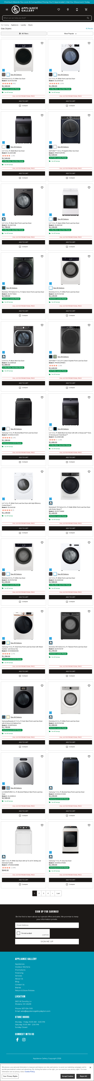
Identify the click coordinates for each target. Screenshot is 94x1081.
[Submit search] (88, 18)
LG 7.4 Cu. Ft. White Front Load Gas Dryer (62, 78)
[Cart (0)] (86, 9)
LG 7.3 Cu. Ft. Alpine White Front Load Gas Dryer (64, 223)
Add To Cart (23, 101)
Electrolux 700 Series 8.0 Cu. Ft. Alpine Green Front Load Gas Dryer (23, 292)
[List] (58, 9)
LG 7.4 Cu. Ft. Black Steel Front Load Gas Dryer (17, 223)
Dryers (30, 25)
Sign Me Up (47, 941)
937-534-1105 (27, 1008)
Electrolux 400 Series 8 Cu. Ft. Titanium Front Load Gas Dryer (68, 647)
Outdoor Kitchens (22, 967)
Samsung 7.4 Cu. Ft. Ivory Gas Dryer (60, 861)
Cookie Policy (30, 1072)
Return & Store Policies (24, 990)
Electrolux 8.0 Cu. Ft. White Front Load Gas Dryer (64, 292)
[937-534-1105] (77, 9)
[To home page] (24, 9)
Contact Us (19, 985)
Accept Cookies (67, 1076)
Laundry (23, 25)
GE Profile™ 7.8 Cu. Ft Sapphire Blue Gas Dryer (64, 151)
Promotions (20, 970)
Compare (25, 105)
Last (58, 893)
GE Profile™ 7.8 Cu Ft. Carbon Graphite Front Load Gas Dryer (68, 361)
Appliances (14, 25)
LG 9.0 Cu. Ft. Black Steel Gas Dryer (13, 361)
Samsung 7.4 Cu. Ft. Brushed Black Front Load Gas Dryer (20, 433)
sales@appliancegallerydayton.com (35, 1011)
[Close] (90, 1067)
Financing (19, 973)
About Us (19, 979)
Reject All (83, 1076)
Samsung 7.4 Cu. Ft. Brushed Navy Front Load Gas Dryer (66, 792)
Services (18, 976)
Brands (18, 988)
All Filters (25, 33)
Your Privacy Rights (10, 1076)
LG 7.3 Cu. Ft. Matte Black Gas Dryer (13, 151)
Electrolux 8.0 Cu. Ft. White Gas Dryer (13, 78)
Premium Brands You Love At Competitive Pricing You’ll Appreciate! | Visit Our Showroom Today (47, 2)
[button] (7, 9)
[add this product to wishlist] (42, 43)
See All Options (16, 75)
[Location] (68, 9)
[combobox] (70, 33)
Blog (17, 982)
